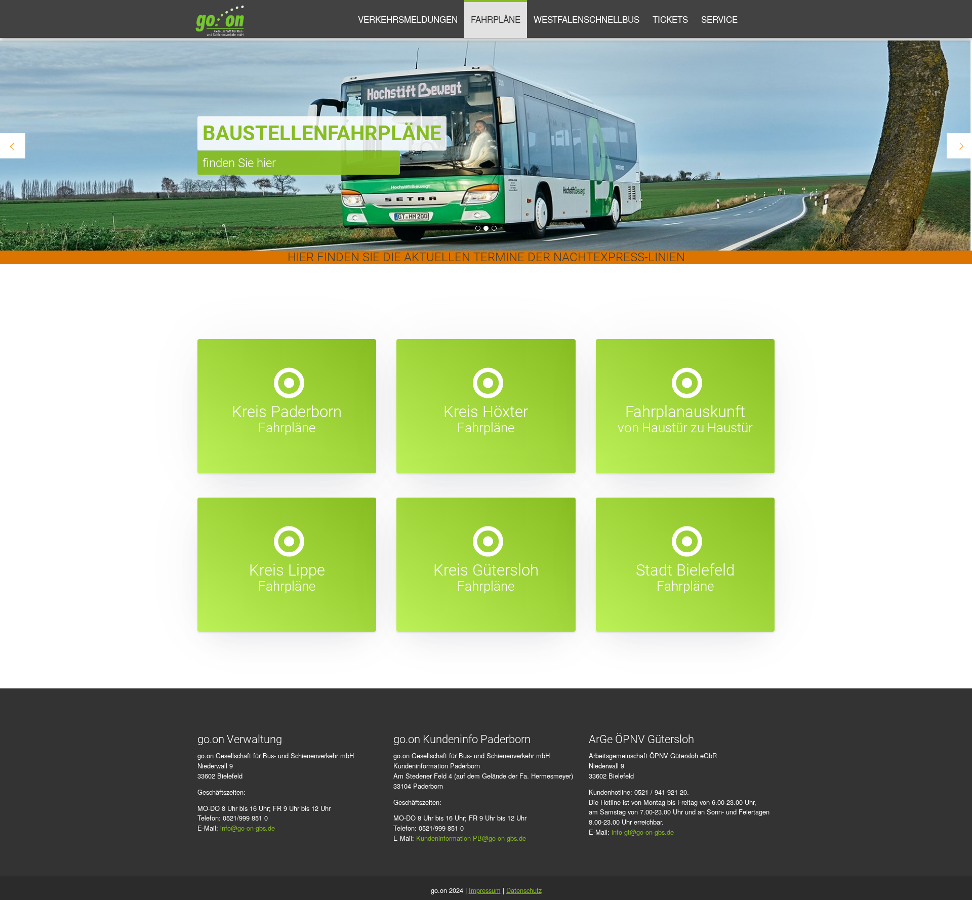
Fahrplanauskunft (685, 411)
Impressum (485, 890)
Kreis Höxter (485, 411)
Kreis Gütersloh (486, 570)
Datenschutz (524, 890)
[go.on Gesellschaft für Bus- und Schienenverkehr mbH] (219, 19)
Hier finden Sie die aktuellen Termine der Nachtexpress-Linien (486, 257)
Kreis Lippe (287, 570)
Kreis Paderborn (287, 411)
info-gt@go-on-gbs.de (643, 832)
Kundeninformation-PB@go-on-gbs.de (471, 838)
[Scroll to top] (950, 878)
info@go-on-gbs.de (247, 828)
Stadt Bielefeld (685, 570)
